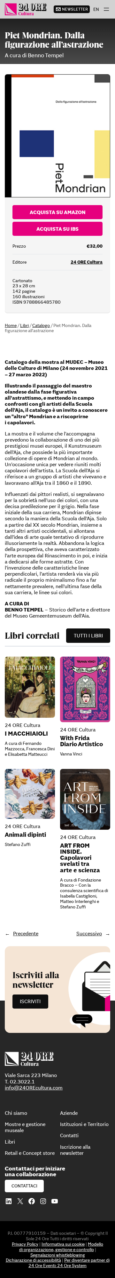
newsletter (75, 9)
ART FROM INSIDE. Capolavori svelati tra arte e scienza (80, 858)
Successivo (89, 933)
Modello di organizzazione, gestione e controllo (61, 1246)
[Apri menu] (106, 9)
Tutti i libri (88, 635)
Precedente (25, 933)
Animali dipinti (25, 835)
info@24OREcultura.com (34, 1087)
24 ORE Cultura (87, 262)
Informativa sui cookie (63, 1244)
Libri (24, 325)
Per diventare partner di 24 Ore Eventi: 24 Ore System (69, 1262)
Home (11, 325)
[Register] (57, 989)
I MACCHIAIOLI (26, 734)
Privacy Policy (25, 1244)
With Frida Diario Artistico (81, 741)
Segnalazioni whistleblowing (57, 1255)
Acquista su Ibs (57, 229)
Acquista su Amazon (58, 212)
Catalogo (41, 325)
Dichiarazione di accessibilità (33, 1260)
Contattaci (24, 1186)
